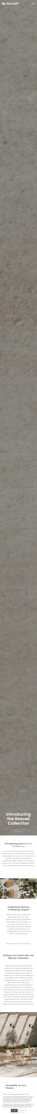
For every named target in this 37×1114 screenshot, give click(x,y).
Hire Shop (30, 865)
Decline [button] (22, 1110)
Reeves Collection (22, 845)
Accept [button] (14, 1110)
